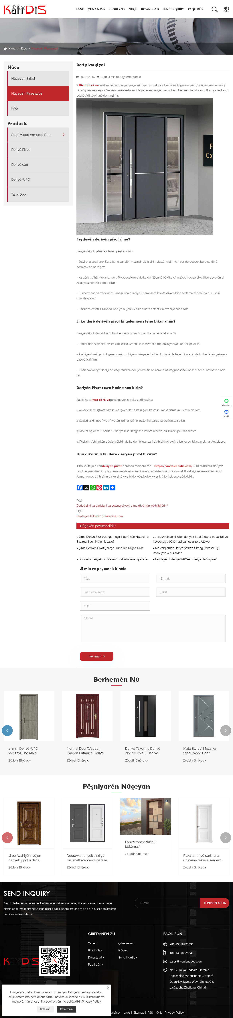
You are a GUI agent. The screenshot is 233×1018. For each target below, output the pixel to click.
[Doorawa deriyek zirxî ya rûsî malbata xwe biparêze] (87, 823)
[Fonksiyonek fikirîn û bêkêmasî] (145, 816)
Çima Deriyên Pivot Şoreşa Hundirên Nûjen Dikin (111, 548)
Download (150, 9)
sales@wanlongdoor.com (186, 961)
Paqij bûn (196, 9)
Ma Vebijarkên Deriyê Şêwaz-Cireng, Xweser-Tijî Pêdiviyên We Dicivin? (186, 550)
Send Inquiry (173, 9)
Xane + (92, 943)
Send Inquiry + (127, 957)
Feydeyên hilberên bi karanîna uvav (100, 516)
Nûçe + (123, 950)
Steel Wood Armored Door (31, 135)
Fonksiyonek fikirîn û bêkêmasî (141, 844)
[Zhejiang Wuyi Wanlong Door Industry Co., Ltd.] (25, 9)
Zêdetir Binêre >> (20, 760)
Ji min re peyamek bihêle (124, 77)
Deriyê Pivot (20, 150)
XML (159, 1012)
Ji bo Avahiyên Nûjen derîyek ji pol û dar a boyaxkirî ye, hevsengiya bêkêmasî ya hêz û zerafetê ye (191, 539)
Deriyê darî (19, 165)
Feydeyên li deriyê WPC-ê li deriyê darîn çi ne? (186, 559)
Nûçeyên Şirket (23, 79)
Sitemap (139, 1012)
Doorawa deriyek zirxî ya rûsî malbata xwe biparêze (113, 559)
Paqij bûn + (95, 964)
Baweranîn (66, 1009)
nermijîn (97, 656)
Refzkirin (45, 1009)
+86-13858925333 (181, 944)
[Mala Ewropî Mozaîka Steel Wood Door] (204, 716)
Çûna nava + (126, 943)
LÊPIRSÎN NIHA (215, 903)
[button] (7, 730)
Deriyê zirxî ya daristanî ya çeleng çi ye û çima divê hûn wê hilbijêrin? (122, 505)
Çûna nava (96, 9)
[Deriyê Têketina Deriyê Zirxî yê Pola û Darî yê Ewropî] (145, 716)
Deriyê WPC (20, 180)
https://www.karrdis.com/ (173, 466)
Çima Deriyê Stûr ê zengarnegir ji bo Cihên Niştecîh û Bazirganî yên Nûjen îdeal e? (112, 539)
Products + (95, 950)
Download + (96, 957)
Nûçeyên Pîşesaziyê (44, 48)
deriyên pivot (112, 466)
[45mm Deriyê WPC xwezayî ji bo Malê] (29, 716)
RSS (150, 1012)
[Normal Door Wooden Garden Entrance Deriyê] (87, 716)
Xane (80, 9)
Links (127, 1012)
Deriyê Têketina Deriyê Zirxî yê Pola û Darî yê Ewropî (142, 751)
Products (117, 9)
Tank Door (19, 194)
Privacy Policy (174, 1012)
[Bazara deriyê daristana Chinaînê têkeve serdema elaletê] (204, 823)
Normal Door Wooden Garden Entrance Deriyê (85, 751)
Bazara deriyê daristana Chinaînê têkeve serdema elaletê (203, 858)
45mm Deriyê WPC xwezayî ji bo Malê (23, 751)
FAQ (14, 108)
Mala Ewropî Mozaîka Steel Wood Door (199, 751)
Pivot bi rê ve (89, 85)
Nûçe (133, 9)
